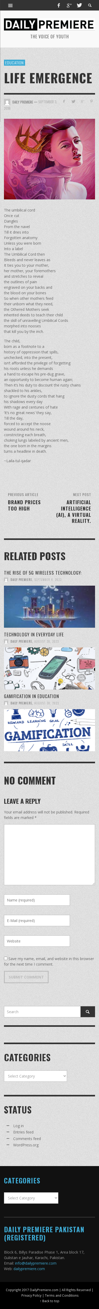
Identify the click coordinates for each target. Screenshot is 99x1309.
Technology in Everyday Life (34, 634)
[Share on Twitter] (73, 101)
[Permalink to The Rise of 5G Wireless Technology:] (49, 607)
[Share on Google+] (82, 101)
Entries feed (23, 1132)
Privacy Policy (31, 1295)
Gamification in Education (31, 696)
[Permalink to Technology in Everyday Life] (49, 668)
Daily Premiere (21, 580)
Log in (18, 1125)
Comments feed (27, 1138)
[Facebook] (59, 5)
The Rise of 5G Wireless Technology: (43, 572)
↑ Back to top (49, 1301)
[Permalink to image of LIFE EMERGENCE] (49, 158)
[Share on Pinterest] (91, 101)
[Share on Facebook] (64, 101)
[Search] (10, 5)
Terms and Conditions (62, 1295)
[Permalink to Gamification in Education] (49, 730)
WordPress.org (26, 1144)
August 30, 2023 (46, 641)
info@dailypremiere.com (35, 1263)
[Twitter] (79, 5)
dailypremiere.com (29, 1268)
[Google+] (69, 5)
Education (14, 62)
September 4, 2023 (48, 580)
